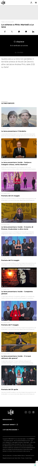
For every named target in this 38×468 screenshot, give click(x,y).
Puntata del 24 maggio (10, 196)
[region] (19, 12)
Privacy (22, 458)
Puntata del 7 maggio (10, 325)
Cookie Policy (28, 458)
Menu (36, 3)
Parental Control (30, 455)
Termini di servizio (7, 455)
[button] (19, 2)
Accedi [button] (31, 3)
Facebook (25, 412)
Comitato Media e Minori (18, 455)
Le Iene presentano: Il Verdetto (13, 131)
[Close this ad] (37, 462)
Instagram (33, 412)
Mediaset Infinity (9, 424)
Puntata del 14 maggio (10, 260)
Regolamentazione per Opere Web (11, 458)
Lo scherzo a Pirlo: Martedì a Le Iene (17, 25)
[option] (19, 421)
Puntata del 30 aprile (9, 389)
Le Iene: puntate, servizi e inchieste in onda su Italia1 (3, 3)
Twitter (29, 412)
